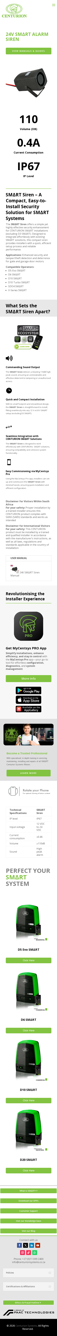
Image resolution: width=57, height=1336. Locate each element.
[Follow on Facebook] (19, 1245)
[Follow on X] (25, 1245)
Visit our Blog (28, 1230)
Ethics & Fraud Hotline (27, 1302)
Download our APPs (28, 1200)
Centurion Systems (26, 1325)
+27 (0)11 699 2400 (32, 1259)
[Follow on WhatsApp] (34, 1252)
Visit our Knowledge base (28, 1220)
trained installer (17, 511)
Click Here (28, 960)
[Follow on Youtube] (37, 1245)
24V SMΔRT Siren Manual (25, 574)
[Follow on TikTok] (28, 1252)
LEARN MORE (28, 773)
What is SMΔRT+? (29, 1190)
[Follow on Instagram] (22, 1252)
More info (28, 678)
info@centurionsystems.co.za (28, 1262)
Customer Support (28, 1210)
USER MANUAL (18, 558)
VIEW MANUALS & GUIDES (28, 51)
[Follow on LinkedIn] (31, 1245)
